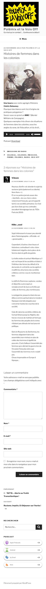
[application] (23, 134)
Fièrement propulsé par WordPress (17, 583)
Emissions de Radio (17, 151)
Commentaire (10, 389)
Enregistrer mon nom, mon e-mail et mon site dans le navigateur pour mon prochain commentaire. (21, 464)
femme (10, 157)
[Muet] (32, 134)
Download (15, 141)
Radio (27, 157)
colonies (22, 155)
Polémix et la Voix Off (21, 29)
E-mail (7, 436)
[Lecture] (7, 134)
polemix (19, 157)
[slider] (37, 134)
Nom (6, 423)
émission (32, 155)
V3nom (15, 178)
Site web (7, 449)
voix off (35, 157)
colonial (11, 155)
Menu (24, 39)
